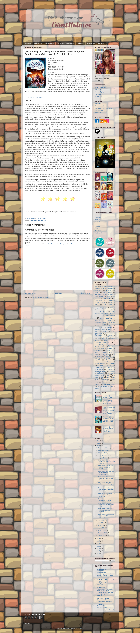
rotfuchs (111, 382)
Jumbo (109, 328)
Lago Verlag (105, 338)
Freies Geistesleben (106, 318)
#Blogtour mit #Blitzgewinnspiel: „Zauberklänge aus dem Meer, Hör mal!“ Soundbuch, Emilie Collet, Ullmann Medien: (105, 574)
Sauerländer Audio (101, 361)
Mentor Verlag (98, 346)
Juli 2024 (101, 520)
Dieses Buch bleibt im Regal (103, 108)
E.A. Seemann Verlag (103, 310)
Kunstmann (97, 337)
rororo (103, 382)
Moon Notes (112, 346)
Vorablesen (98, 230)
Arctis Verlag (98, 290)
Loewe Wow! (99, 345)
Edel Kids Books (100, 311)
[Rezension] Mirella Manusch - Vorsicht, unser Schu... (106, 461)
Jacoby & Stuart (99, 328)
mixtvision (106, 381)
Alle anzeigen (112, 609)
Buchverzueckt (101, 569)
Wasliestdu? (98, 233)
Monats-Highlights (100, 92)
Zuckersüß (112, 371)
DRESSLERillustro (99, 306)
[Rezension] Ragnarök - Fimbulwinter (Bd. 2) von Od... (106, 504)
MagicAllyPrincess (103, 598)
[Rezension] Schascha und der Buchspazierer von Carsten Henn (108, 429)
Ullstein (110, 369)
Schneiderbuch (100, 363)
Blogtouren (98, 103)
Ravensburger (106, 358)
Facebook (98, 217)
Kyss (104, 337)
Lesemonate (91, 43)
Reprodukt (97, 360)
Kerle (96, 331)
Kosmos (110, 335)
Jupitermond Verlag (100, 329)
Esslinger (112, 313)
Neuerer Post (30, 293)
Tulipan (110, 367)
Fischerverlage (108, 316)
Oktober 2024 (102, 453)
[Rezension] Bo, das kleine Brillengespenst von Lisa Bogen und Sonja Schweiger (109, 410)
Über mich (101, 43)
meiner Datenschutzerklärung (55, 244)
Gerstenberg (98, 320)
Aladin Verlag (100, 288)
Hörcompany (112, 324)
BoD (96, 296)
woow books (102, 386)
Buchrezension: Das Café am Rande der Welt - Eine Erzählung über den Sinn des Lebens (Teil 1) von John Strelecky (105, 592)
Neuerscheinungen (100, 87)
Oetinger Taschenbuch (101, 352)
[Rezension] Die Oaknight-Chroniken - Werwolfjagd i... (106, 489)
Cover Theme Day (100, 106)
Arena (108, 290)
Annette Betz (110, 288)
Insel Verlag (109, 326)
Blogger (80, 628)
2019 (98, 548)
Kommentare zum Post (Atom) (41, 297)
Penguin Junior (105, 354)
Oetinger (98, 350)
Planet (106, 356)
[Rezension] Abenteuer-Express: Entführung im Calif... (106, 478)
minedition (99, 381)
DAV (96, 304)
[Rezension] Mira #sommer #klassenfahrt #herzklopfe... (106, 472)
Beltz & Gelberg (109, 294)
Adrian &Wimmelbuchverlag (107, 286)
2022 (98, 541)
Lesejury (97, 226)
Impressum (98, 94)
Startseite (28, 43)
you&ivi (97, 388)
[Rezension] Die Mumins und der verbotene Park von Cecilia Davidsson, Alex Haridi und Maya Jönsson (108, 399)
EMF (112, 310)
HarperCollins (98, 322)
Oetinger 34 (109, 350)
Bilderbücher (38, 43)
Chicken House (110, 300)
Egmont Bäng (104, 313)
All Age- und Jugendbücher (65, 43)
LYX (99, 338)
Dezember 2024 (103, 448)
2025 (98, 443)
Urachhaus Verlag (100, 371)
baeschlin (97, 375)
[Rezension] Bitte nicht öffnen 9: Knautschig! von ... (106, 484)
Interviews (98, 112)
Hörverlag (99, 326)
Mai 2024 (101, 525)
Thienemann (99, 367)
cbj (108, 375)
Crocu (111, 302)
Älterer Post (85, 293)
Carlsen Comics (99, 300)
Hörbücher (80, 43)
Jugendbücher (42, 220)
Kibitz (104, 331)
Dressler (112, 308)
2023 (98, 538)
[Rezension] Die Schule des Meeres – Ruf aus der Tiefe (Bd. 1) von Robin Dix (108, 420)
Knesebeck (98, 335)
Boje (108, 296)
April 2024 (101, 528)
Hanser (108, 320)
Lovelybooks (98, 224)
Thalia (96, 228)
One (112, 352)
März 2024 (101, 530)
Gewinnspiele (99, 110)
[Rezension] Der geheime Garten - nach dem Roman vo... (105, 510)
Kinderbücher (49, 43)
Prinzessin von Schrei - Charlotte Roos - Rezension (104, 600)
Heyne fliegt (112, 322)
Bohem (101, 296)
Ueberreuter (99, 369)
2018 (98, 551)
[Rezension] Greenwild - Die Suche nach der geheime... (106, 495)
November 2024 (103, 450)
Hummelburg (101, 324)
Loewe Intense (108, 340)
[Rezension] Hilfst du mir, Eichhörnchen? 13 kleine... (105, 467)
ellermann (105, 379)
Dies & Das (98, 89)
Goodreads (98, 219)
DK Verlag (108, 304)
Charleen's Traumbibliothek (102, 605)
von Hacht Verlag (109, 384)
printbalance (101, 587)
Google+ (97, 221)
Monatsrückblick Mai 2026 (104, 607)
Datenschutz (98, 96)
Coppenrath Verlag (36, 97)
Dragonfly (103, 308)
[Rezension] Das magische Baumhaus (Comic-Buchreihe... (106, 515)
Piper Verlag (99, 356)
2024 (98, 445)
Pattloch (96, 354)
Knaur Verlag (109, 333)
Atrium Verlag (107, 292)
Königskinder (111, 337)
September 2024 (103, 455)
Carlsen (106, 298)
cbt (102, 377)
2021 (98, 543)
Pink (114, 354)
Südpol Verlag (105, 365)
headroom (112, 379)
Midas (105, 346)
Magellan (109, 345)
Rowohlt (108, 360)
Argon (96, 292)
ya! (112, 386)
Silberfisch (112, 363)
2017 (98, 553)
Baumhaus (98, 294)
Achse (96, 286)
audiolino (110, 373)
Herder (105, 322)
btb (103, 375)
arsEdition (100, 373)
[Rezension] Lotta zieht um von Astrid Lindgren (106, 499)
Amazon (97, 215)
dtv (108, 377)
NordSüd (109, 348)
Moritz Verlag (100, 348)
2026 (98, 440)
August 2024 (102, 458)
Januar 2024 (102, 535)
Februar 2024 (102, 533)
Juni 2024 (101, 523)
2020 (98, 546)
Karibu (110, 329)
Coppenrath (33, 220)
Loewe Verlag (102, 343)
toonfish (97, 384)
